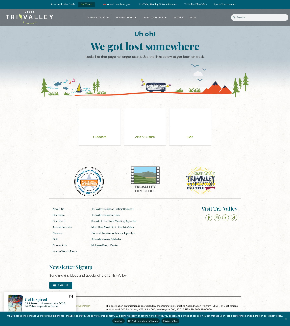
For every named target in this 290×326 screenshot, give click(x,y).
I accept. (118, 321)
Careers (57, 233)
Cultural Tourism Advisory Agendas (113, 233)
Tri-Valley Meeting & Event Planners (158, 4)
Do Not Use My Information (143, 321)
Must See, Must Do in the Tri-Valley (112, 227)
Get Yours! (86, 4)
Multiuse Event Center (105, 245)
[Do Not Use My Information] (285, 318)
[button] (71, 296)
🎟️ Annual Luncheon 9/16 (116, 4)
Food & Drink (124, 17)
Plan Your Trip (153, 17)
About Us (58, 209)
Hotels (178, 17)
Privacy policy (170, 321)
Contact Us (60, 245)
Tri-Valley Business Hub (105, 215)
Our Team (59, 215)
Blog (193, 17)
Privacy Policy (83, 305)
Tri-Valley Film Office (195, 4)
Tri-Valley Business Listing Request (112, 209)
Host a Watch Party (65, 251)
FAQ (55, 239)
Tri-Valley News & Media (106, 239)
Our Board (59, 221)
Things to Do (96, 17)
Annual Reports (62, 227)
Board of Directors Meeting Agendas (113, 221)
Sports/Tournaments (224, 4)
